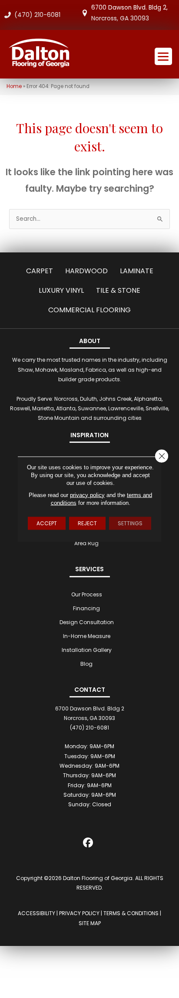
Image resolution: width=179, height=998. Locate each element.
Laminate (136, 271)
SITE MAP (90, 923)
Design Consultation (87, 622)
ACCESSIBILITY (36, 913)
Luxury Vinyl (61, 290)
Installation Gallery (87, 650)
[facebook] (88, 844)
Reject (87, 523)
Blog (86, 664)
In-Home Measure (86, 636)
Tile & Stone (118, 290)
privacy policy (87, 494)
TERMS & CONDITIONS (131, 913)
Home (14, 86)
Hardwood (86, 271)
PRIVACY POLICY (79, 913)
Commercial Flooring (89, 310)
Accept (46, 523)
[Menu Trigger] (163, 56)
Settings (130, 523)
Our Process (86, 594)
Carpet (39, 271)
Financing (86, 608)
